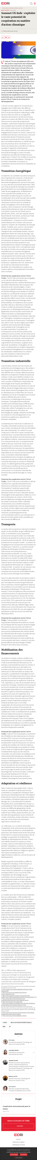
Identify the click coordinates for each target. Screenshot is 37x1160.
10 (13, 613)
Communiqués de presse (18, 1145)
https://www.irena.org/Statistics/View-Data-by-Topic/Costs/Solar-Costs (14, 993)
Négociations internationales (21, 1022)
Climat (5, 1022)
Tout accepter (14, 1154)
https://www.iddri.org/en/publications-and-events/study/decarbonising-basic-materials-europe (14, 999)
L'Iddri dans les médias (18, 1142)
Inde (4, 1026)
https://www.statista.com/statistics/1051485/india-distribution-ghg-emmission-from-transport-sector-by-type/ (18, 1004)
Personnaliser (18, 1157)
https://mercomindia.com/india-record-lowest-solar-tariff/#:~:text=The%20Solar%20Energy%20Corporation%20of (17, 996)
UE (10, 1026)
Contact (18, 1139)
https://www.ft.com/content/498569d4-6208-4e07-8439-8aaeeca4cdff (16, 990)
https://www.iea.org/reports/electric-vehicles (14, 1015)
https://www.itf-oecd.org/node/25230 (12, 1002)
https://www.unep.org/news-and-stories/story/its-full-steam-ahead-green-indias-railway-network (17, 1013)
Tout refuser (23, 1154)
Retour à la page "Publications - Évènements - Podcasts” (12, 7)
